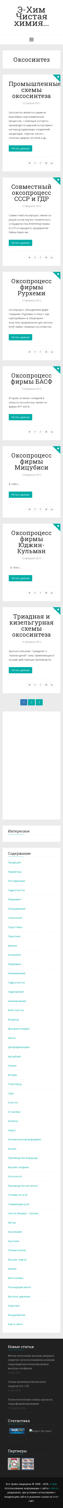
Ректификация (16, 881)
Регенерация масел (19, 1287)
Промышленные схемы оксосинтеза (35, 90)
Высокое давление (19, 1296)
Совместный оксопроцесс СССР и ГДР (31, 192)
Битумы (12, 1075)
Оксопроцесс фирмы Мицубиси (31, 461)
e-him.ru (53, 1488)
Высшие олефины (18, 1167)
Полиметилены (17, 1250)
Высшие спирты (17, 1259)
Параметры (15, 871)
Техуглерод (15, 1084)
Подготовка (15, 927)
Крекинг (12, 945)
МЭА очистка (16, 1010)
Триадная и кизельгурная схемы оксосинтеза (31, 625)
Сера (11, 1093)
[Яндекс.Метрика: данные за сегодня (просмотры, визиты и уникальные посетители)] (40, 1431)
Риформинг (14, 899)
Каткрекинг (14, 954)
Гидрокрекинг (16, 991)
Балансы (13, 1121)
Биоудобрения (16, 1315)
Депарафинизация (19, 1047)
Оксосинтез (15, 1176)
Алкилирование (17, 1001)
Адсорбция (14, 1056)
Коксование (15, 1231)
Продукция (14, 862)
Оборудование (17, 908)
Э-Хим (53, 1484)
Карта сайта (15, 1324)
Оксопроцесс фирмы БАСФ (31, 378)
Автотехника (15, 1278)
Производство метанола (23, 1185)
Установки (14, 1111)
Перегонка (14, 936)
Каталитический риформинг (24, 1139)
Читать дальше (20, 148)
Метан (12, 1222)
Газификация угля (18, 1204)
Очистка (13, 1102)
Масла (12, 1038)
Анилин (12, 1268)
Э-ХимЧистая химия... (31, 16)
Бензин (12, 1148)
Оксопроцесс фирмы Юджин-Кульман (31, 542)
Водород (13, 1019)
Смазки (12, 1065)
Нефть (12, 1130)
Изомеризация (16, 973)
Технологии (15, 917)
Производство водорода (23, 1158)
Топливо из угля (17, 1194)
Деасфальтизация (18, 1028)
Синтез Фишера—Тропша (23, 1213)
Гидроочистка (16, 890)
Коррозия (13, 1305)
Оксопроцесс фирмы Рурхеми (31, 287)
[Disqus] (31, 765)
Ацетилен (13, 1241)
